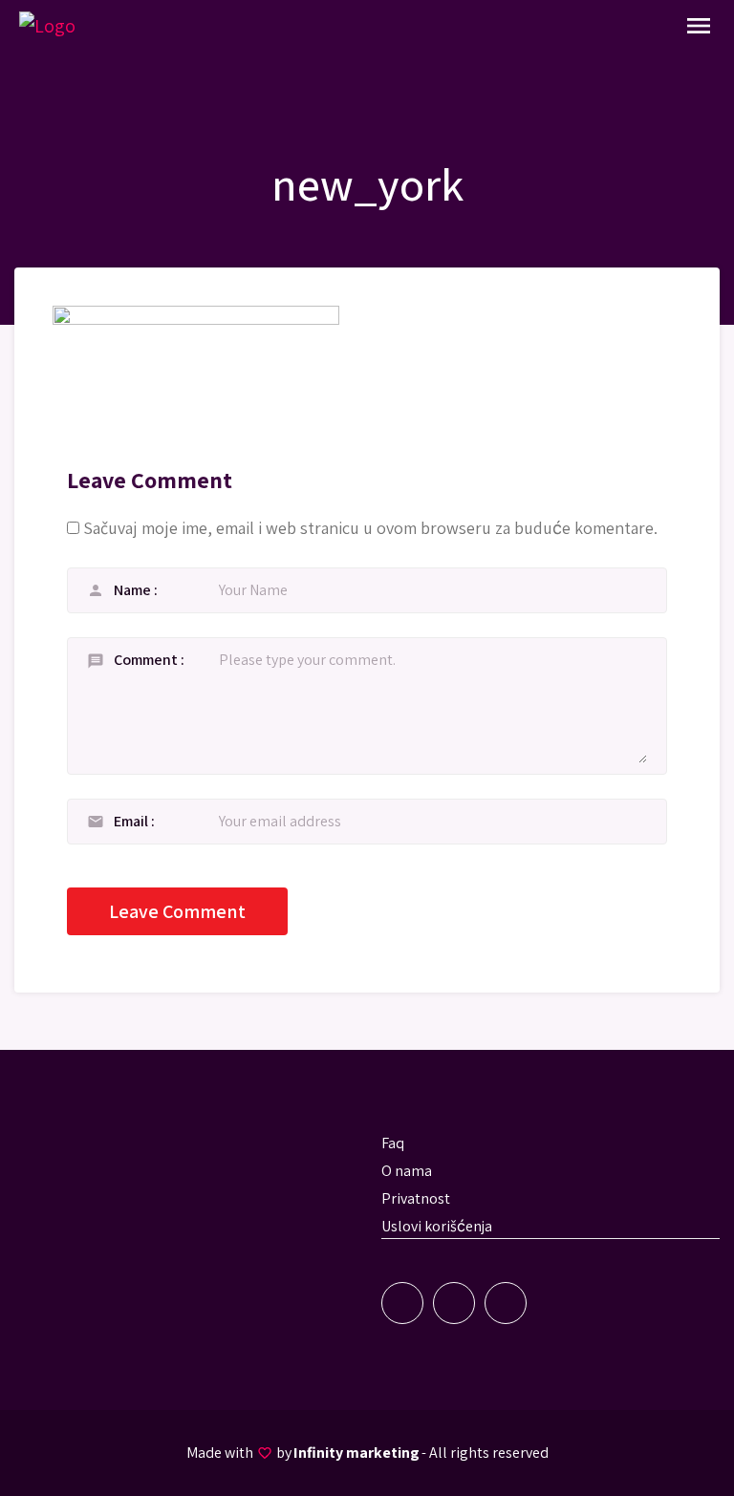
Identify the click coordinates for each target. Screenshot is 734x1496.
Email (132, 821)
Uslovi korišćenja (436, 1226)
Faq (392, 1143)
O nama (406, 1171)
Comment (147, 660)
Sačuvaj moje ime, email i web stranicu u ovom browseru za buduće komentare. (370, 528)
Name (134, 590)
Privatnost (415, 1198)
